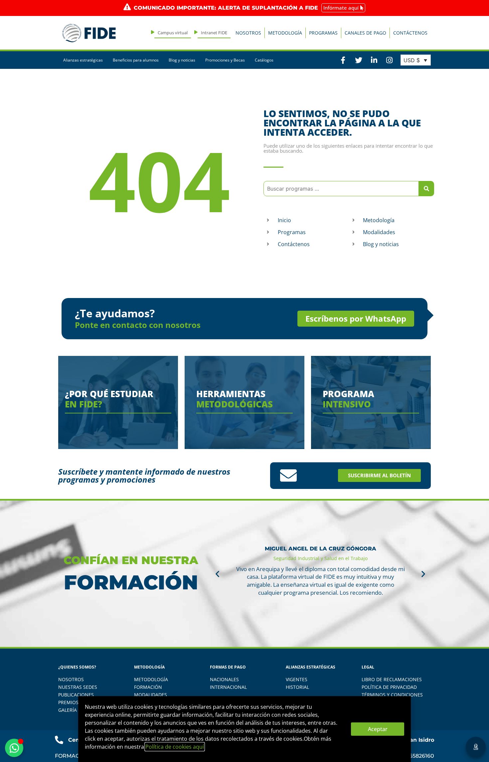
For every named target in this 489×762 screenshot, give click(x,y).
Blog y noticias (182, 60)
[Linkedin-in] (374, 60)
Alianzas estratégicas (83, 60)
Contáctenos (410, 33)
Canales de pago (365, 33)
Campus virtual (173, 33)
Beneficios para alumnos (136, 60)
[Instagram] (389, 60)
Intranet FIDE (214, 33)
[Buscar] (426, 188)
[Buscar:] (341, 188)
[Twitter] (358, 60)
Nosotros (248, 33)
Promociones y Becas (225, 60)
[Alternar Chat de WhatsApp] (14, 748)
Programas (323, 33)
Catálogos (264, 60)
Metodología (285, 33)
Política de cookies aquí (174, 746)
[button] (217, 573)
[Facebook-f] (343, 60)
